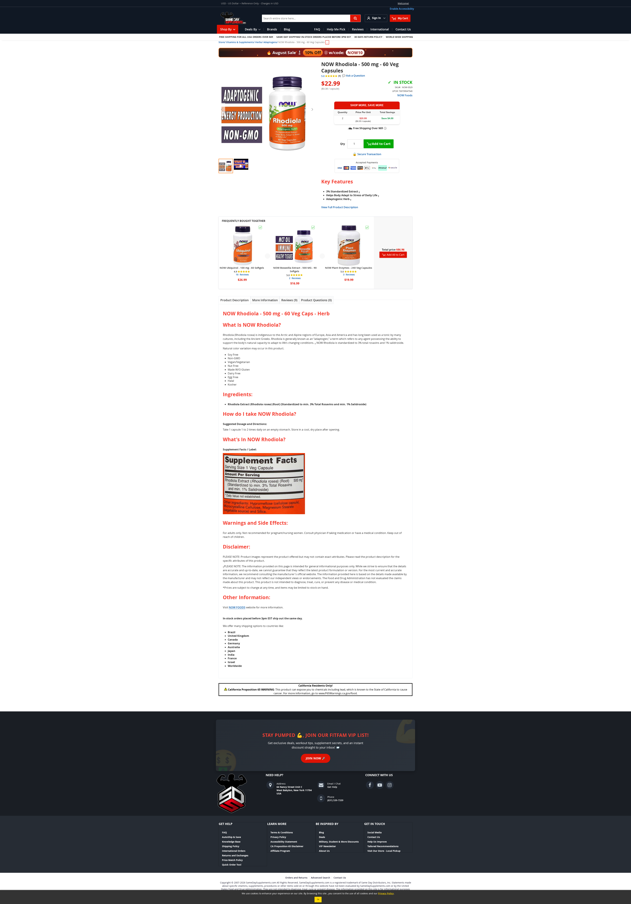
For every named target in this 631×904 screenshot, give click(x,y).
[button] (231, 3)
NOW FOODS (237, 607)
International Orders (233, 850)
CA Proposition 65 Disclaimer (286, 846)
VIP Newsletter (327, 846)
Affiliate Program (280, 850)
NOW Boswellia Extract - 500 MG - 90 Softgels (295, 269)
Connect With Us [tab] (379, 775)
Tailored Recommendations (382, 846)
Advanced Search (320, 877)
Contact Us (373, 837)
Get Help (332, 786)
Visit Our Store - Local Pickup (383, 850)
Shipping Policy (230, 846)
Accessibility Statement (283, 841)
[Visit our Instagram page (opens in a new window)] (389, 785)
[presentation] (234, 300)
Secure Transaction (369, 154)
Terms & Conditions (281, 832)
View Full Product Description (339, 207)
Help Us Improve (377, 841)
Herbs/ (259, 42)
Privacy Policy (278, 837)
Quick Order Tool (231, 864)
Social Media (374, 832)
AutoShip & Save (231, 837)
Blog (321, 832)
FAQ (224, 832)
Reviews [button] (288, 300)
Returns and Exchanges (235, 855)
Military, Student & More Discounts (339, 841)
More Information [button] (265, 300)
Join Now (315, 758)
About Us (324, 850)
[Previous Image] (222, 109)
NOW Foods (404, 95)
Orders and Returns (296, 877)
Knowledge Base (231, 841)
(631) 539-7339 (335, 800)
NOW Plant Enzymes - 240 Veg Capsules (348, 268)
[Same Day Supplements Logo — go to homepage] (238, 18)
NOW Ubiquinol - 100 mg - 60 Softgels (242, 268)
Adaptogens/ (270, 42)
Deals (322, 837)
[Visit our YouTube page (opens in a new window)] (379, 785)
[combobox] (311, 18)
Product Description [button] (234, 300)
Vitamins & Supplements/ (240, 42)
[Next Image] (312, 109)
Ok (318, 899)
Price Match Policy (232, 860)
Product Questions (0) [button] (316, 300)
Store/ (222, 42)
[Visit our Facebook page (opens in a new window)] (369, 785)
